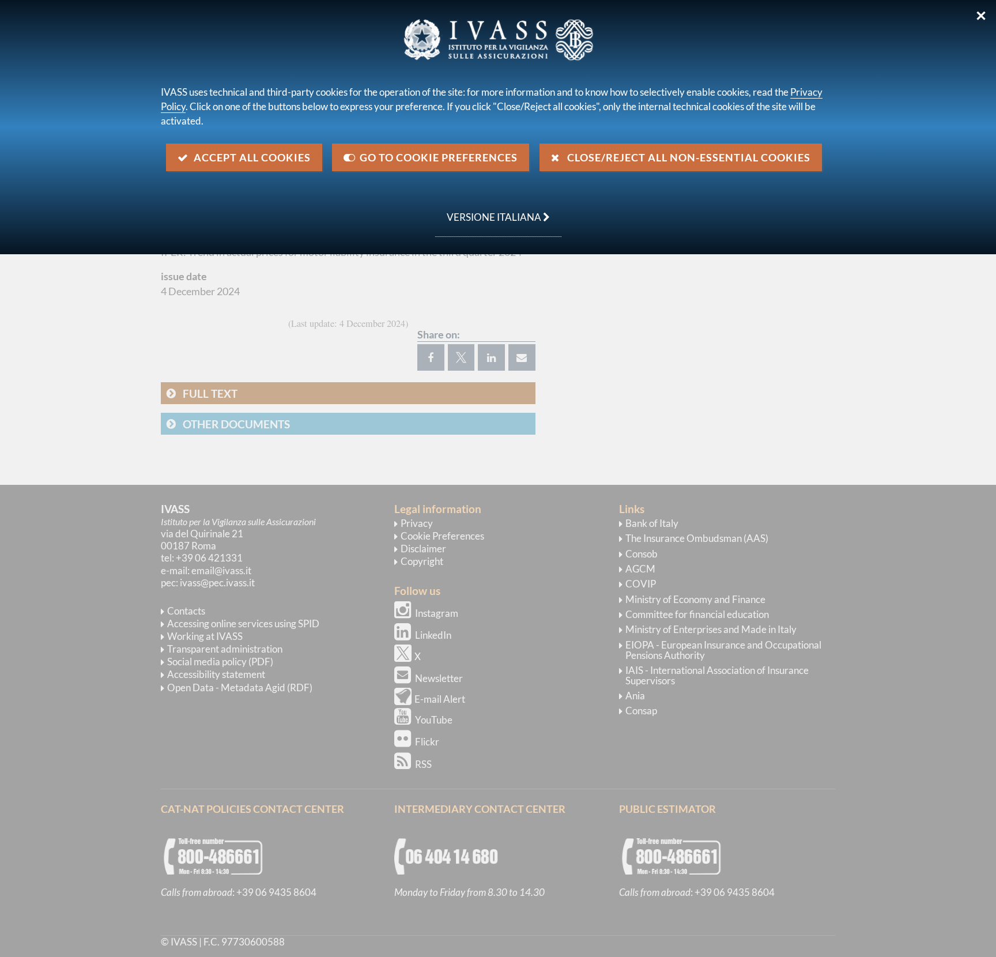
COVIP (640, 584)
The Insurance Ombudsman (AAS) (696, 538)
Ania (635, 696)
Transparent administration (224, 649)
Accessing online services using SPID (243, 623)
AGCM (640, 569)
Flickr (427, 742)
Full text (210, 393)
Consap (641, 710)
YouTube (433, 720)
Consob (641, 554)
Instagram (436, 613)
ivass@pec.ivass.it (217, 583)
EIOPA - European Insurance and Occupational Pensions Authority (723, 650)
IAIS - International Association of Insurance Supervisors (717, 675)
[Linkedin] (491, 357)
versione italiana (489, 211)
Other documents (236, 424)
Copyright (422, 561)
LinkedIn (433, 635)
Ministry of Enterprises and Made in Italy (711, 629)
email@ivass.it (221, 570)
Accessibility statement (216, 674)
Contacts (186, 611)
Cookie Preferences (442, 536)
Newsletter (439, 678)
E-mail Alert (439, 699)
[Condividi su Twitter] (461, 357)
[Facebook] (430, 357)
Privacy (417, 523)
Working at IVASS (205, 636)
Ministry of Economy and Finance (695, 599)
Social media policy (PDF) (220, 661)
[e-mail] (521, 357)
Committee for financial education (697, 614)
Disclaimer (423, 548)
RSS (423, 764)
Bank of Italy (651, 523)
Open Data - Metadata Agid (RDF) (239, 687)
